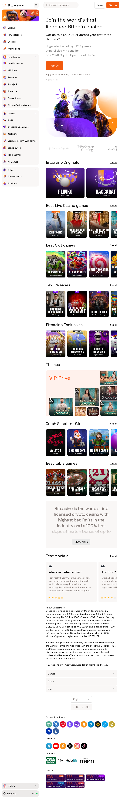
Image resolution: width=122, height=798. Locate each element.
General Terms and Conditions (66, 645)
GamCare (70, 664)
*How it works (52, 80)
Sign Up (113, 5)
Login (100, 5)
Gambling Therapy (98, 664)
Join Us (54, 65)
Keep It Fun (82, 664)
